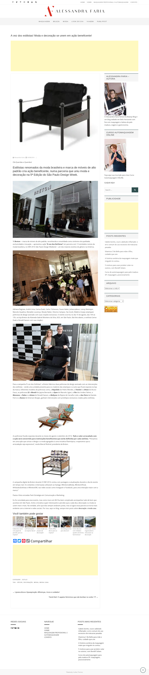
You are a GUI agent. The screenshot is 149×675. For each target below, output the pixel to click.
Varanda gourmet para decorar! (66, 530)
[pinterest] (14, 628)
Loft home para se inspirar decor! (30, 530)
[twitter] (12, 628)
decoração (83, 508)
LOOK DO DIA (78, 21)
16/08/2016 (31, 157)
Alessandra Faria (19, 157)
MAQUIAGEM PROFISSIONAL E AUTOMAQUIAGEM (111, 2)
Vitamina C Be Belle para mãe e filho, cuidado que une (90, 638)
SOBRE (89, 2)
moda (36, 582)
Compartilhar (41, 541)
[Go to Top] (143, 670)
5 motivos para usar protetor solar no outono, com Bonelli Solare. (91, 650)
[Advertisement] (74, 56)
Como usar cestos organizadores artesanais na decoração (90, 532)
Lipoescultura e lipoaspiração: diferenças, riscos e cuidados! (36, 592)
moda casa (92, 508)
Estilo (24, 579)
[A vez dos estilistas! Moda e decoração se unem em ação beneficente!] (55, 114)
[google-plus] (18, 628)
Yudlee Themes (78, 672)
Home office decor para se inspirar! (53, 531)
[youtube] (15, 628)
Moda (65, 21)
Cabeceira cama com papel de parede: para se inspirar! (18, 532)
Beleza (56, 21)
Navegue (49, 622)
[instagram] (17, 628)
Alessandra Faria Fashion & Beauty (31, 19)
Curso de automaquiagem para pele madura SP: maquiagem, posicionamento (90, 657)
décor (19, 582)
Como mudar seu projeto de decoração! (42, 531)
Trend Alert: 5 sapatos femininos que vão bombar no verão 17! (73, 597)
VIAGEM (90, 21)
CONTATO (133, 2)
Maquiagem (44, 21)
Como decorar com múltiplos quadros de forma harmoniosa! (78, 532)
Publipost (102, 21)
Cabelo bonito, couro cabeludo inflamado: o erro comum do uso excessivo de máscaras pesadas (121, 244)
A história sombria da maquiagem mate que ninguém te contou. (91, 644)
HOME (82, 2)
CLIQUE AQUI (109, 183)
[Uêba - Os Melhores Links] (110, 307)
